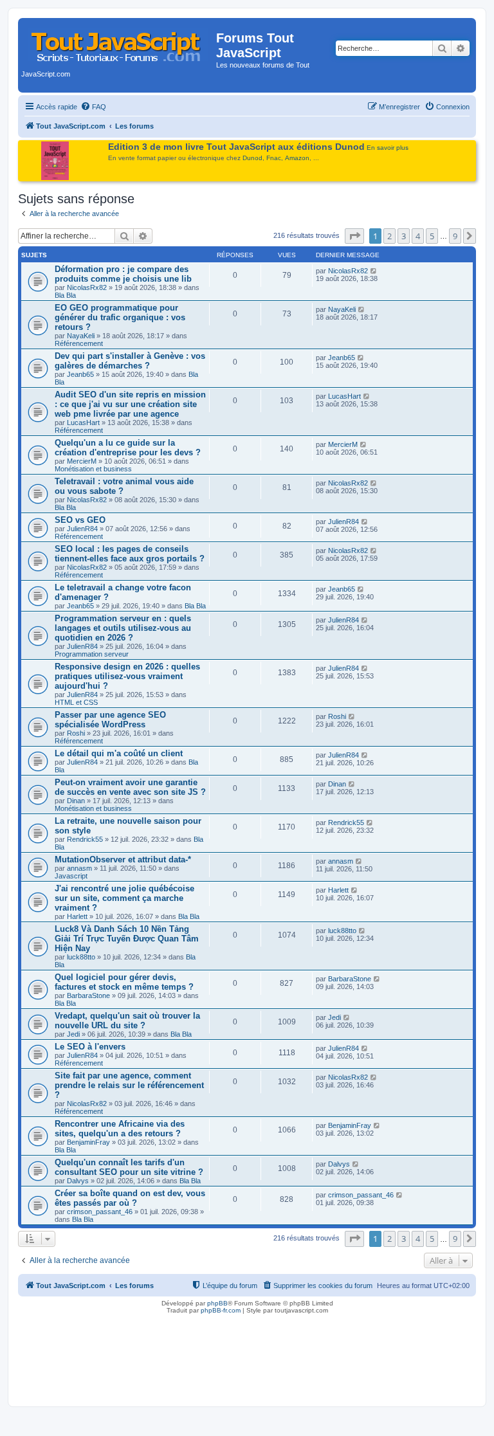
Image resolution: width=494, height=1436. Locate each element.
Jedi (73, 1034)
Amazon (297, 157)
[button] (354, 236)
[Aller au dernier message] (374, 271)
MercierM (81, 461)
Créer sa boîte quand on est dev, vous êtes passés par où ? (130, 1198)
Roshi (76, 733)
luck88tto (81, 957)
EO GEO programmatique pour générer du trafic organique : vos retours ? (120, 317)
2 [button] (389, 236)
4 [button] (418, 236)
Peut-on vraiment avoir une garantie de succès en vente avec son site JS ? (130, 787)
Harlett (77, 916)
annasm (79, 868)
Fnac (273, 157)
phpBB (217, 1303)
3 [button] (403, 236)
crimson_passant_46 (100, 1211)
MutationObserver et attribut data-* (123, 859)
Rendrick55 (85, 839)
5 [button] (432, 236)
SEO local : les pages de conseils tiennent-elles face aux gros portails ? (130, 553)
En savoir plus (387, 147)
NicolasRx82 (87, 287)
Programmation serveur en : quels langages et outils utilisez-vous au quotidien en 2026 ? (123, 627)
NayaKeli (81, 336)
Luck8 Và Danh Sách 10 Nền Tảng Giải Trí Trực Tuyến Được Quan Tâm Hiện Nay (127, 938)
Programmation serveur (92, 654)
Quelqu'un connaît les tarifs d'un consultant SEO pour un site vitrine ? (129, 1167)
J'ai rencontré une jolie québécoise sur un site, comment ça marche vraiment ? (124, 898)
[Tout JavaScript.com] (118, 41)
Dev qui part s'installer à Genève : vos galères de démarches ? (130, 360)
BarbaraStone (88, 995)
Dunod (252, 157)
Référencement (79, 343)
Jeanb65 (80, 374)
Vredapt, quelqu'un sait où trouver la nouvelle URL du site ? (127, 1020)
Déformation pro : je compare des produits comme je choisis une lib (123, 274)
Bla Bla (65, 295)
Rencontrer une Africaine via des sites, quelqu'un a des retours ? (120, 1128)
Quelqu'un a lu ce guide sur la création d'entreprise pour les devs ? (128, 447)
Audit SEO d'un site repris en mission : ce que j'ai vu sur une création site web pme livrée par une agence (130, 404)
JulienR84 (82, 528)
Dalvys (78, 1181)
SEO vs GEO (80, 520)
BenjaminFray (88, 1142)
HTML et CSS (76, 702)
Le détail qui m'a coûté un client (119, 753)
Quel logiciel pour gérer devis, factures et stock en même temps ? (124, 982)
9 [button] (455, 236)
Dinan (76, 800)
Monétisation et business (93, 469)
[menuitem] (93, 106)
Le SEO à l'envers (90, 1046)
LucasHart (83, 422)
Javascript (71, 876)
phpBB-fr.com (221, 1310)
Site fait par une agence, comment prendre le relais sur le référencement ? (129, 1085)
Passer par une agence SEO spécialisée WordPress (110, 719)
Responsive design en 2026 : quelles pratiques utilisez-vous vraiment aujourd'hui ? (127, 676)
